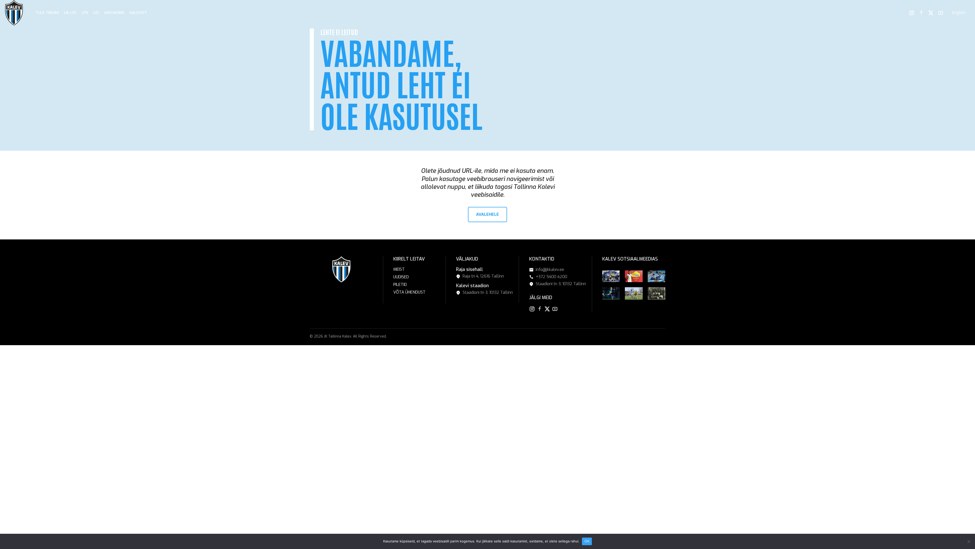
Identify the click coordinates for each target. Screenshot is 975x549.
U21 (96, 12)
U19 (85, 12)
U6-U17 (70, 12)
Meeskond (114, 12)
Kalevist (138, 12)
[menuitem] (958, 12)
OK (586, 541)
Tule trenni (47, 12)
